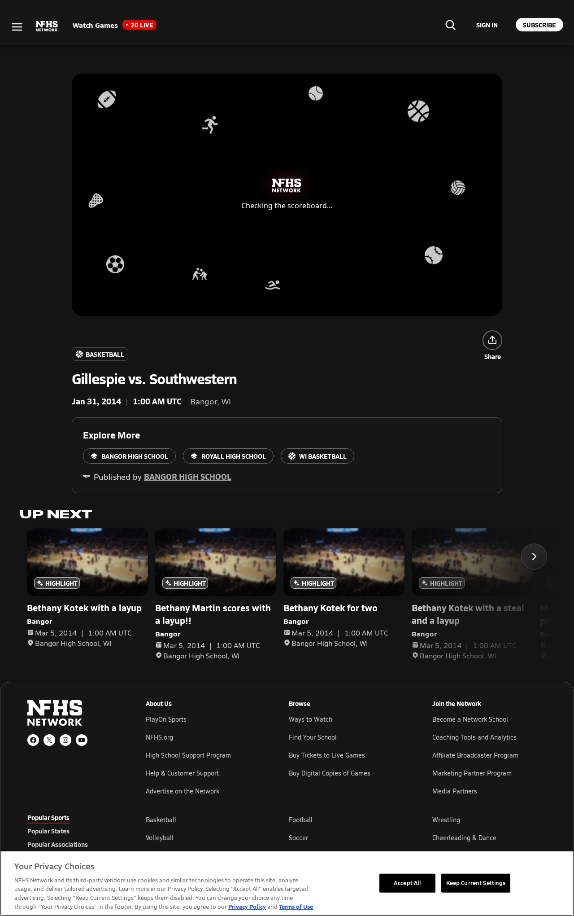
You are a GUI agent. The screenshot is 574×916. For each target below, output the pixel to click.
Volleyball (160, 837)
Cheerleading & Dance (464, 837)
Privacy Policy (247, 906)
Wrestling (446, 819)
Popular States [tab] (48, 831)
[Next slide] (534, 556)
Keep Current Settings (476, 883)
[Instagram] (65, 740)
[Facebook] (33, 740)
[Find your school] (450, 25)
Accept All (407, 883)
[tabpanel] (346, 837)
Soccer (298, 837)
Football (301, 819)
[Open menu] (17, 27)
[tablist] (72, 830)
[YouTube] (81, 740)
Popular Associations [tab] (57, 844)
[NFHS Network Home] (47, 26)
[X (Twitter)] (49, 740)
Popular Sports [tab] (48, 817)
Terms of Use (296, 906)
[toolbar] (287, 195)
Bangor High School (187, 476)
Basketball (161, 819)
